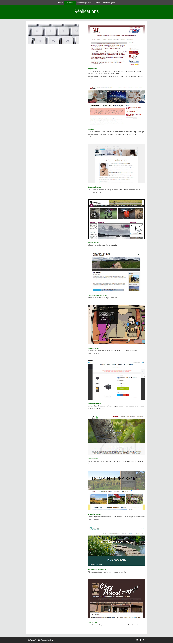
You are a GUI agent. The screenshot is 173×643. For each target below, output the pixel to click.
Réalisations (70, 3)
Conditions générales (84, 3)
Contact (97, 3)
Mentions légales (109, 3)
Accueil (60, 3)
